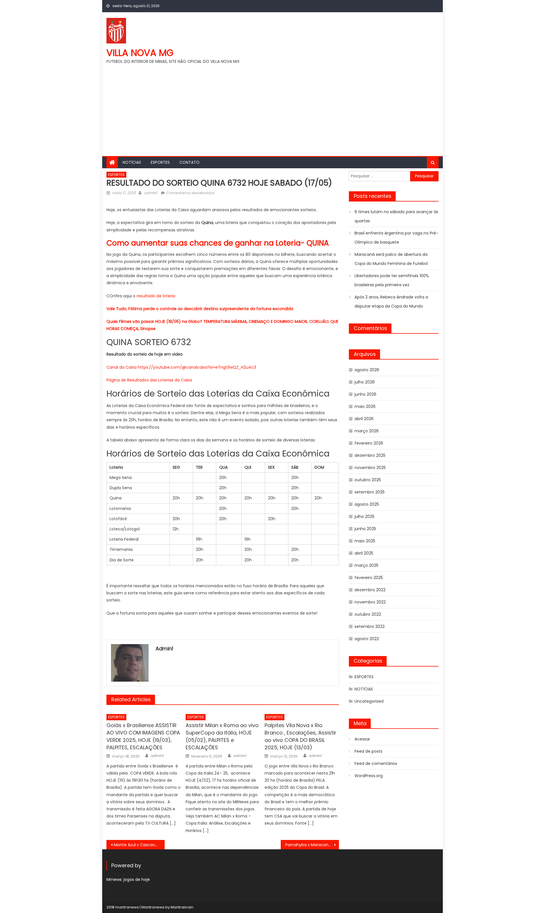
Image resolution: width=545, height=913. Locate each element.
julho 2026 (365, 382)
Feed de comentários (376, 763)
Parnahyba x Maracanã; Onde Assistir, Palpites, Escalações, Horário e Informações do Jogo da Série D (312, 845)
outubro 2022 (368, 614)
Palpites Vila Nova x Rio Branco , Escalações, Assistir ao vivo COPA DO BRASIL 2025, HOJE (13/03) (300, 736)
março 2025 (366, 565)
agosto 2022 (367, 639)
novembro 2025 (370, 467)
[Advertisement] (272, 108)
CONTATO (189, 162)
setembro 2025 (370, 492)
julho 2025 (364, 516)
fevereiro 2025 (369, 577)
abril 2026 (364, 419)
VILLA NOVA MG (139, 52)
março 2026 (367, 431)
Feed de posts (368, 751)
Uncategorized (369, 701)
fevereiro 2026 (369, 443)
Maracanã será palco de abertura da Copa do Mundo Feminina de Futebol (391, 259)
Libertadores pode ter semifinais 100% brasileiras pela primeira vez (392, 280)
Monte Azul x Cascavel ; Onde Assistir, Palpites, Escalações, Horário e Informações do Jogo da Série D (139, 845)
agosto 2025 (367, 504)
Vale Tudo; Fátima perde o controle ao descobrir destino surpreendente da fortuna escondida (199, 309)
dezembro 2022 (370, 590)
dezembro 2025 (370, 455)
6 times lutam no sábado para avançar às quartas (396, 216)
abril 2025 (364, 553)
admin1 (150, 193)
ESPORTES (160, 162)
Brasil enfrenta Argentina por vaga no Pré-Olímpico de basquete (396, 237)
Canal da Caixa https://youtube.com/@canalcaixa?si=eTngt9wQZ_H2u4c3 (181, 367)
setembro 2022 (370, 626)
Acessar (362, 739)
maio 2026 (365, 406)
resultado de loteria (156, 296)
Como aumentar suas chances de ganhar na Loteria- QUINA (217, 243)
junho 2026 (365, 394)
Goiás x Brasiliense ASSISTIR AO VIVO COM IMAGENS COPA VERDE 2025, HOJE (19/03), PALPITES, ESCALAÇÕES (143, 736)
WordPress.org (369, 776)
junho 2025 (365, 529)
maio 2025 (365, 541)
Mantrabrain (182, 907)
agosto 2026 (367, 370)
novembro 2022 (370, 602)
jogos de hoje (136, 879)
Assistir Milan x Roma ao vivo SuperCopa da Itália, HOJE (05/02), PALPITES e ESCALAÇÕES (222, 736)
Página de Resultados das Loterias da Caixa (149, 380)
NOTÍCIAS (132, 162)
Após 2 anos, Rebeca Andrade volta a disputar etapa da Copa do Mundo (391, 301)
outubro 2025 (368, 480)
